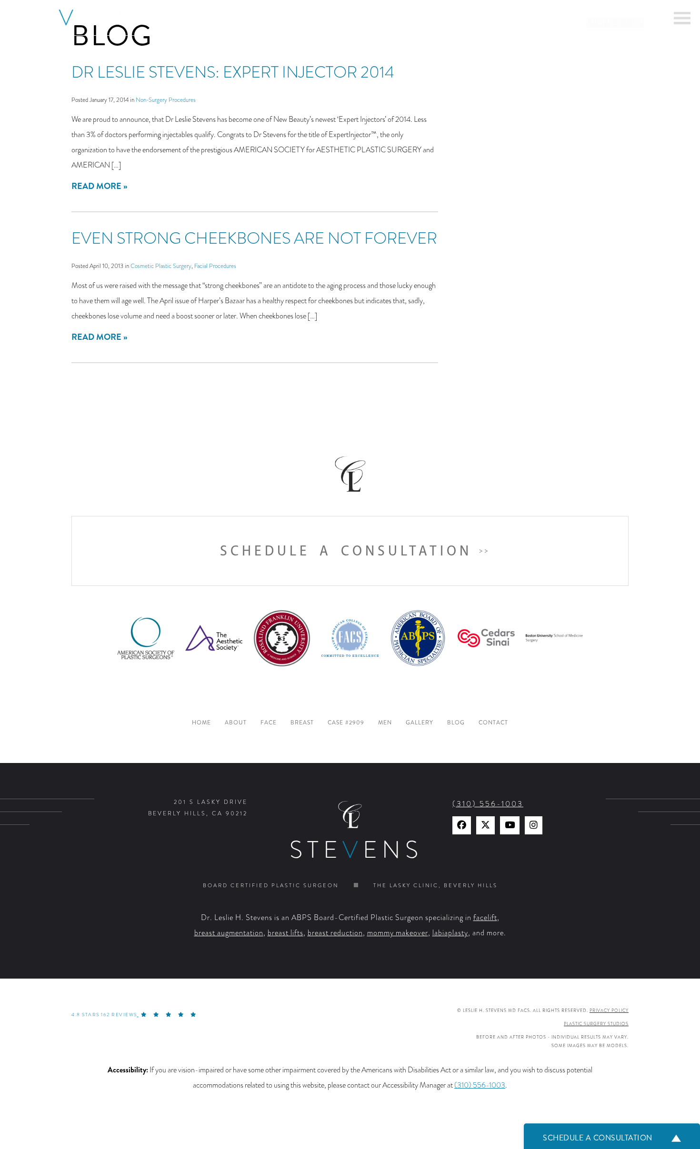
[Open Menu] (682, 18)
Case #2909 (346, 723)
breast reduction (335, 933)
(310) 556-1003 (615, 22)
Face (268, 723)
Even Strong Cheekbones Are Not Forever (254, 238)
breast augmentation (228, 933)
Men (385, 723)
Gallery (419, 723)
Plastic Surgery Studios (596, 1024)
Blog (456, 723)
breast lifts (285, 933)
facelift (485, 917)
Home (201, 723)
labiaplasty (450, 933)
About (236, 723)
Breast (302, 723)
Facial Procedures (215, 266)
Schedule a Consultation (346, 551)
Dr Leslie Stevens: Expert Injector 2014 (232, 72)
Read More (96, 186)
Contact (493, 723)
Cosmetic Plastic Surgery (160, 266)
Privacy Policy (609, 1010)
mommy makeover (397, 933)
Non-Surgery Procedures (166, 100)
